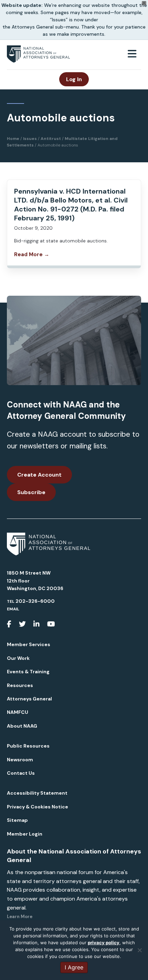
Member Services (28, 644)
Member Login (24, 834)
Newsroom (20, 759)
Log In (74, 79)
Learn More (19, 916)
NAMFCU (17, 712)
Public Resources (28, 746)
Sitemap (17, 820)
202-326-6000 (35, 601)
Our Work (18, 658)
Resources (20, 685)
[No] (139, 950)
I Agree (74, 967)
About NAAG (22, 726)
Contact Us (21, 773)
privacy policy (103, 942)
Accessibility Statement (37, 793)
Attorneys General (29, 699)
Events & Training (28, 671)
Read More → (31, 254)
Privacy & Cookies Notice (37, 807)
